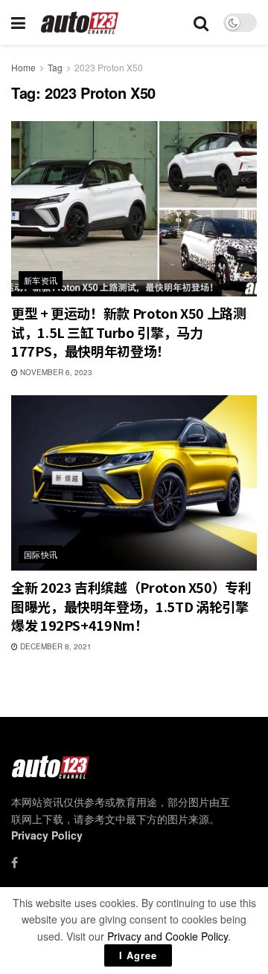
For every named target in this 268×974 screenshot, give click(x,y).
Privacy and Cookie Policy (167, 936)
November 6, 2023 (55, 372)
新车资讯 (41, 280)
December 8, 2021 (55, 646)
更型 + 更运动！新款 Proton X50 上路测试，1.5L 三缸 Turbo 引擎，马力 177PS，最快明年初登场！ (128, 331)
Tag (55, 67)
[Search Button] (201, 22)
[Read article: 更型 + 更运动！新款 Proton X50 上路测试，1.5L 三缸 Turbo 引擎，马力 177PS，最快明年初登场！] (134, 208)
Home (23, 67)
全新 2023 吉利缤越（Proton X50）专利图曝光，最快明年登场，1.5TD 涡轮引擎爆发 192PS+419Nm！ (131, 605)
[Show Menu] (18, 22)
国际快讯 (41, 554)
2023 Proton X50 (108, 67)
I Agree (138, 955)
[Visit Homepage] (80, 22)
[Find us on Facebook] (14, 862)
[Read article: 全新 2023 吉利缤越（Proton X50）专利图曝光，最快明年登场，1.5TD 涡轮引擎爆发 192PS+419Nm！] (134, 483)
